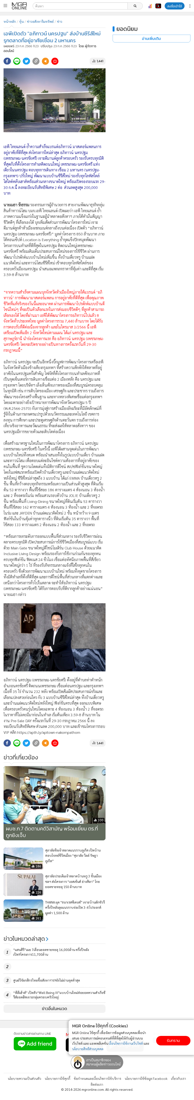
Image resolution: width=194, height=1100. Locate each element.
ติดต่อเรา (97, 1084)
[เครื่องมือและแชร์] (190, 6)
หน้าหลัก (10, 21)
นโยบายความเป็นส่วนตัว (24, 1078)
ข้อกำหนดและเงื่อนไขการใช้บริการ (97, 1078)
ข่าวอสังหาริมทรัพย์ (40, 21)
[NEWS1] (158, 6)
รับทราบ (173, 1041)
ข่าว (59, 21)
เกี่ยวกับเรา (178, 1078)
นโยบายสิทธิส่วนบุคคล (87, 1049)
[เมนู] (5, 6)
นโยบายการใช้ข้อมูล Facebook (146, 1078)
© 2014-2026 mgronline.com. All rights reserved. (97, 1089)
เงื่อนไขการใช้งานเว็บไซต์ (126, 1043)
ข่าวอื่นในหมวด (54, 1009)
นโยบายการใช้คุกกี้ (57, 1078)
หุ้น (21, 21)
